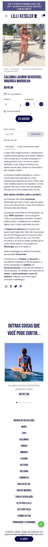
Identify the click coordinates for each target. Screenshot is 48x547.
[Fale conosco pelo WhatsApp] (41, 524)
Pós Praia (24, 471)
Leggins (24, 458)
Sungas (24, 445)
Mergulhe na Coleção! (24, 420)
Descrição (9, 146)
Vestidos (24, 465)
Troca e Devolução (24, 496)
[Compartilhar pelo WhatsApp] (6, 286)
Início (6, 69)
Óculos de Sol (24, 484)
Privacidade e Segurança (24, 522)
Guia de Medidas (24, 490)
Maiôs (24, 426)
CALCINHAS (15, 69)
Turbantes (24, 477)
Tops (24, 433)
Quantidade (29, 99)
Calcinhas (24, 439)
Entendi (24, 539)
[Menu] (6, 16)
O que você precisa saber (28, 146)
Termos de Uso (24, 515)
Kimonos (24, 452)
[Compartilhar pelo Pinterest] (21, 286)
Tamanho (7, 99)
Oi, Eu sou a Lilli (24, 503)
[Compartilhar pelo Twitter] (15, 286)
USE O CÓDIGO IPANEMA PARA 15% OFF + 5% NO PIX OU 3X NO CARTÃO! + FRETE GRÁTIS (24, 6)
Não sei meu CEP (10, 140)
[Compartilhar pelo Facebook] (11, 286)
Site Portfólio (24, 509)
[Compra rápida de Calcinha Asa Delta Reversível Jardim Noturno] (24, 376)
